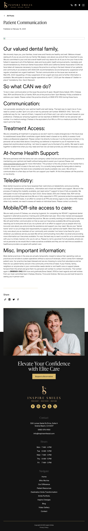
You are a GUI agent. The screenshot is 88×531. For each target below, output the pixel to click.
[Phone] (72, 5)
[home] (18, 5)
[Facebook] (33, 406)
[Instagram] (38, 406)
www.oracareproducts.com (14, 164)
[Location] (79, 5)
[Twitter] (55, 406)
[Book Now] (75, 5)
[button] (83, 5)
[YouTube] (44, 406)
